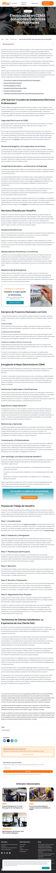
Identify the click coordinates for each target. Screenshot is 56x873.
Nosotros (22, 846)
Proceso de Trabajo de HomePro (12, 91)
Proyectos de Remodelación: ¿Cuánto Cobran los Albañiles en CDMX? (39, 807)
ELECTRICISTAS (6, 730)
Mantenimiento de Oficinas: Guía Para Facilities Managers (13, 832)
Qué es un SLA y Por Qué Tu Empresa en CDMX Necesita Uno (46, 859)
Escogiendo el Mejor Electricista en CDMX (15, 88)
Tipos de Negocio (23, 3)
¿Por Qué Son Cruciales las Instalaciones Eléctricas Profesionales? (22, 80)
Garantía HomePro (24, 849)
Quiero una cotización (46, 3)
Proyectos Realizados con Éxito (12, 85)
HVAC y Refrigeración (6, 849)
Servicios (14, 3)
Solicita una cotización (28, 754)
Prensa (21, 848)
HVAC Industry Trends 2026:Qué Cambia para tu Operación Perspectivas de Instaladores (46, 846)
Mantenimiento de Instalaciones (9, 847)
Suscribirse (28, 771)
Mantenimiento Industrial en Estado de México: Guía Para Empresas (45, 850)
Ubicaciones (34, 3)
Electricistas (13, 39)
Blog (7, 39)
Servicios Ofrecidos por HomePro (13, 83)
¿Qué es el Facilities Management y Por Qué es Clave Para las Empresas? (46, 855)
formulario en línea (49, 530)
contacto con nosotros (29, 524)
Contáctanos (23, 851)
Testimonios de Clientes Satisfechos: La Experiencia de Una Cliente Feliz (24, 93)
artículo (25, 204)
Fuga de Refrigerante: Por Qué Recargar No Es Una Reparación (12, 807)
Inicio (2, 39)
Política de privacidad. (13, 865)
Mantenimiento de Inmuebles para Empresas (9, 845)
